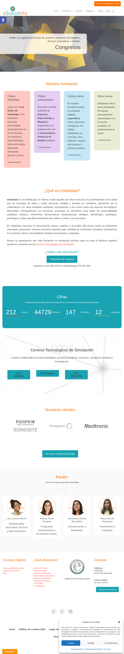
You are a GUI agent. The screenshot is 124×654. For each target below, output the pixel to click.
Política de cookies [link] (77, 649)
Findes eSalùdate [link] (13, 98)
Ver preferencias (111, 643)
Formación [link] (66, 11)
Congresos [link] (89, 11)
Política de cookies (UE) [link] (32, 629)
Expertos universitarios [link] (42, 573)
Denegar (91, 643)
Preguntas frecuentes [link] (11, 571)
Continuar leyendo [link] (14, 162)
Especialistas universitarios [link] (44, 576)
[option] (29, 426)
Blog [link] (108, 11)
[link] (3, 20)
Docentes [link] (107, 518)
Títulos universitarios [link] (45, 98)
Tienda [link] (100, 11)
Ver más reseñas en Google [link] (60, 454)
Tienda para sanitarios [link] (42, 581)
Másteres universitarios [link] (42, 578)
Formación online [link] (40, 571)
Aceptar (71, 643)
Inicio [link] (56, 11)
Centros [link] (79, 11)
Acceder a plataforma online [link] (107, 4)
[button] (119, 622)
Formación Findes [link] (40, 568)
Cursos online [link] (75, 96)
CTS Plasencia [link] (76, 375)
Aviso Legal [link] (107, 649)
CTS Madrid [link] (48, 373)
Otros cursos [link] (104, 96)
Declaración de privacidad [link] (93, 649)
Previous (58, 489)
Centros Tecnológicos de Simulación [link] (55, 244)
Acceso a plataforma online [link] (13, 568)
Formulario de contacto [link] (62, 259)
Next (66, 489)
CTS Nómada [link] (19, 375)
